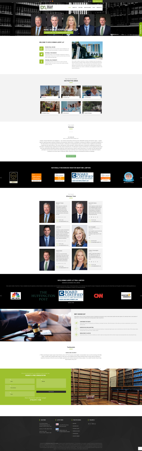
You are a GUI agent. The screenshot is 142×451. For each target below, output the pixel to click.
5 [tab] (72, 302)
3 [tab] (70, 302)
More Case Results (71, 156)
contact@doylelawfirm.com (63, 221)
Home (69, 7)
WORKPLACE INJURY (76, 431)
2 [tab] (69, 302)
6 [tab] (73, 302)
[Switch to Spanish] (52, 1)
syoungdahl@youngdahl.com (96, 242)
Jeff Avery (58, 227)
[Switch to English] (50, 1)
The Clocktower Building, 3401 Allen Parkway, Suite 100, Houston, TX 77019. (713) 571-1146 (45, 425)
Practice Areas (87, 7)
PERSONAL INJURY (76, 428)
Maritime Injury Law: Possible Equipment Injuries (65, 431)
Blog (94, 7)
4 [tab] (71, 302)
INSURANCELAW (75, 426)
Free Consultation (97, 1)
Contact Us (99, 7)
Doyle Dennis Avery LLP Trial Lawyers (52, 443)
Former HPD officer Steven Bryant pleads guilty (64, 426)
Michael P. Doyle (59, 203)
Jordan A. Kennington (93, 250)
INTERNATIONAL (75, 433)
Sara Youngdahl (92, 227)
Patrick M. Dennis (93, 203)
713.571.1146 (61, 219)
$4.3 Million (72, 137)
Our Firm (80, 7)
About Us (75, 7)
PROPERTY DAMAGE (76, 436)
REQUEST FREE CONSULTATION (90, 30)
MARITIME (74, 423)
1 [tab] (68, 302)
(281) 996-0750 (93, 240)
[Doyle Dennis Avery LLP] (46, 7)
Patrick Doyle (59, 250)
